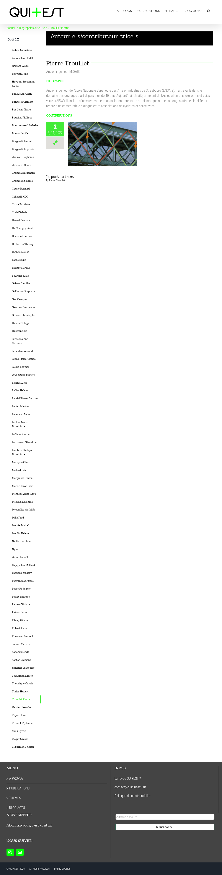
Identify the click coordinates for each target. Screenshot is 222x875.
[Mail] (20, 852)
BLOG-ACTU (17, 808)
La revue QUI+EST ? (127, 778)
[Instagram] (10, 852)
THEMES (15, 798)
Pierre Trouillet (57, 180)
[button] (208, 11)
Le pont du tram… (102, 144)
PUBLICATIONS (19, 788)
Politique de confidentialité (132, 796)
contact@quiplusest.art (130, 787)
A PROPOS (16, 778)
